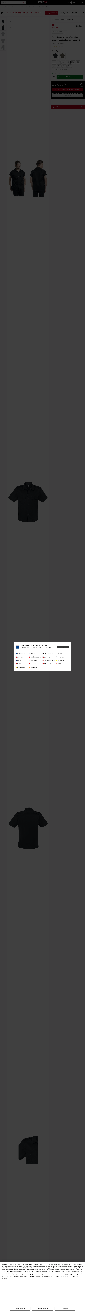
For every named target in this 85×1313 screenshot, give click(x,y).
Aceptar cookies (20, 1308)
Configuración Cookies (39, 1276)
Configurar (65, 1309)
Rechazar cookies (42, 1308)
